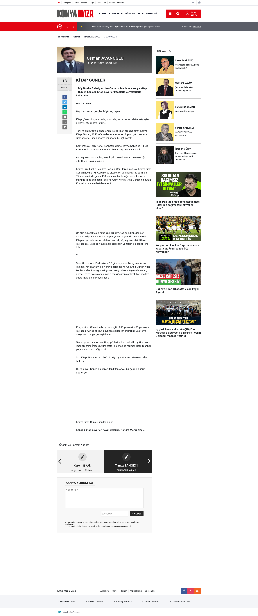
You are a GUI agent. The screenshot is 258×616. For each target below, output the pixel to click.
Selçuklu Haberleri (96, 601)
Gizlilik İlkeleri (136, 591)
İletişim (124, 591)
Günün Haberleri (81, 3)
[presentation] (67, 26)
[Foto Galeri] (199, 2)
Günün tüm (191, 26)
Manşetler (67, 3)
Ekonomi (151, 13)
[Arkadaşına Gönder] (64, 117)
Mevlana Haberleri (181, 601)
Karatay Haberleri (124, 601)
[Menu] (170, 13)
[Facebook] (64, 97)
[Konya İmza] (75, 13)
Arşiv (92, 3)
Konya (103, 13)
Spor (141, 13)
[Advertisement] (35, 78)
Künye (114, 591)
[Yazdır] (64, 122)
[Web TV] (192, 2)
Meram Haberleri (152, 601)
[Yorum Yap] (64, 127)
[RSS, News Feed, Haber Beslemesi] (197, 591)
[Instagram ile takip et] (190, 591)
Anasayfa (104, 591)
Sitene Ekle (102, 3)
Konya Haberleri (67, 601)
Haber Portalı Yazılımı (71, 612)
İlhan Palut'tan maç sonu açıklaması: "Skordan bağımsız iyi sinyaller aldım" (126, 26)
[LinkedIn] (64, 107)
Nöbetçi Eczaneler (116, 3)
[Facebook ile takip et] (184, 591)
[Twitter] (64, 102)
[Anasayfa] (58, 3)
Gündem (130, 13)
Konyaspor (116, 13)
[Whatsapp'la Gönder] (64, 112)
